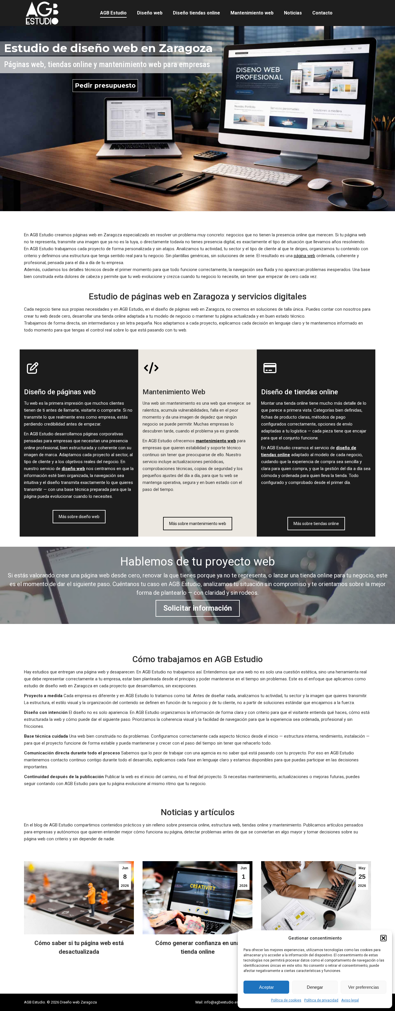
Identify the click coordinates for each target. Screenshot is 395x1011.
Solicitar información (197, 608)
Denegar (315, 987)
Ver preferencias (363, 987)
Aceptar (266, 987)
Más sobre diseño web (79, 516)
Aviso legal (350, 1000)
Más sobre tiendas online (316, 523)
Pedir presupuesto (105, 85)
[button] (383, 938)
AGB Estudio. (35, 1002)
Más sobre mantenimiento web (197, 523)
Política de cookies (286, 1000)
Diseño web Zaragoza (78, 1002)
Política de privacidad (321, 1000)
